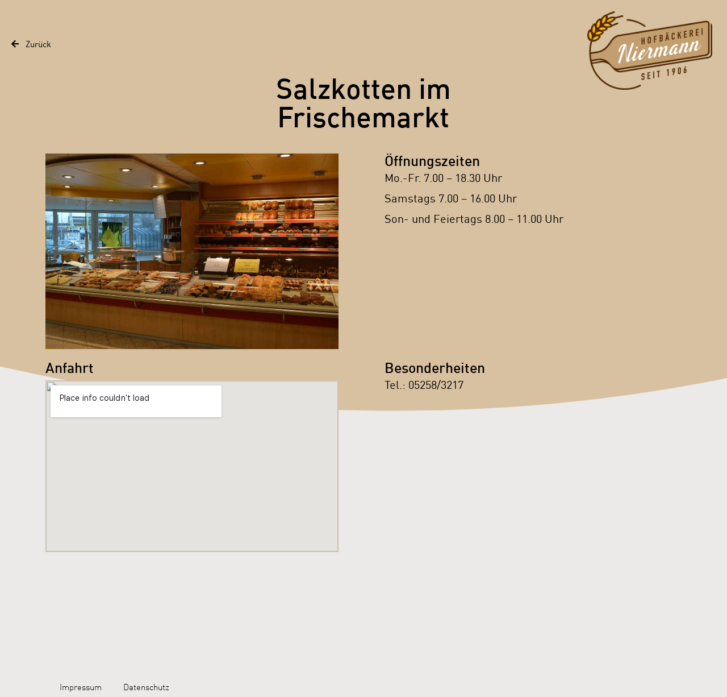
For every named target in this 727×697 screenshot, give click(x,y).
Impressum (81, 687)
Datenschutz (146, 687)
